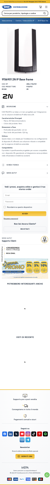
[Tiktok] (33, 434)
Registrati (25, 229)
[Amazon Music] (22, 439)
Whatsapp (37, 1)
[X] (16, 434)
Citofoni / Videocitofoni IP (25, 21)
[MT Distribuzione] (14, 7)
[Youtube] (22, 434)
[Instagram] (27, 434)
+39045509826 (13, 247)
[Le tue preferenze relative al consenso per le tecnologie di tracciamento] (2, 254)
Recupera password (11, 219)
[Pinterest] (39, 434)
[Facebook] (4, 434)
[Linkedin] (10, 434)
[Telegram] (27, 439)
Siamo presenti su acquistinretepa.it (25, 470)
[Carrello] (40, 7)
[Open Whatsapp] (47, 474)
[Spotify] (45, 434)
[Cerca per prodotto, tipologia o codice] (45, 13)
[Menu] (46, 7)
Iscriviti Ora (26, 456)
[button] (25, 107)
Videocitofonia (7, 21)
